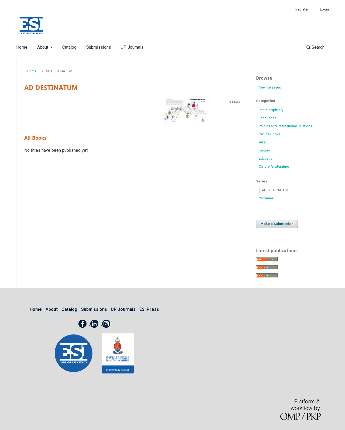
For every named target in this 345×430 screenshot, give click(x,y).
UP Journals (132, 47)
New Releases (270, 87)
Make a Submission (277, 224)
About (43, 47)
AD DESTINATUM (275, 190)
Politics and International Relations (285, 126)
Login (324, 9)
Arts (262, 142)
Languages (267, 118)
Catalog (69, 47)
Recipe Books (270, 134)
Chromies (266, 198)
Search (317, 47)
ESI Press (149, 309)
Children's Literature (274, 166)
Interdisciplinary (271, 110)
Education (266, 158)
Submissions (98, 47)
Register (301, 9)
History (264, 150)
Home (21, 47)
